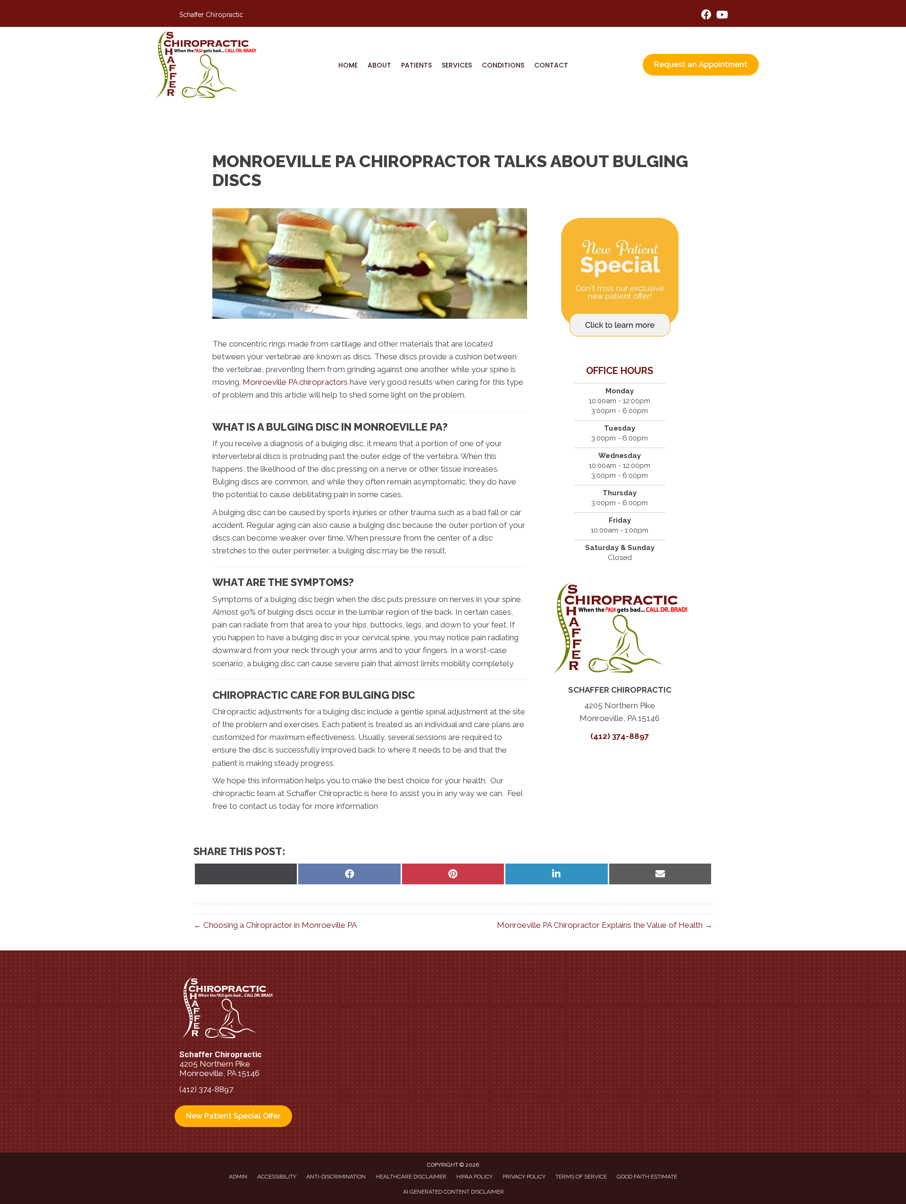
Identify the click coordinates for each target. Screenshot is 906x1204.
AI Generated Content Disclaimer (453, 1191)
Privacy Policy (524, 1176)
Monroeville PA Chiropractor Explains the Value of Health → (605, 925)
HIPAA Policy (474, 1176)
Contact (551, 65)
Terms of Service (581, 1176)
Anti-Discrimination (336, 1176)
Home (348, 65)
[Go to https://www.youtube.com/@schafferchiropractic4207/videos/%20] (721, 15)
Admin (238, 1176)
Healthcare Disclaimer (411, 1176)
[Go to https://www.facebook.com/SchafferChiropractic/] (706, 15)
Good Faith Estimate (647, 1176)
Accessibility (276, 1176)
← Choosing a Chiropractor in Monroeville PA (275, 925)
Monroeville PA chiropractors (295, 382)
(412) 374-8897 (619, 736)
